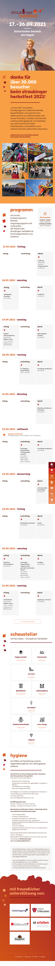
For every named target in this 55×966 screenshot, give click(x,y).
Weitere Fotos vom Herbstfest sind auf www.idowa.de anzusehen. (24, 135)
